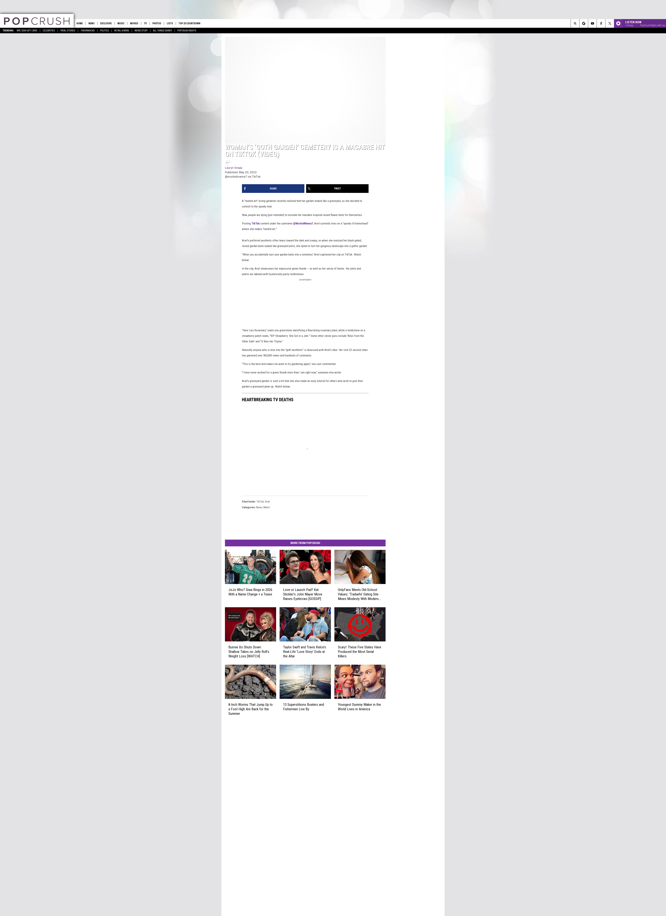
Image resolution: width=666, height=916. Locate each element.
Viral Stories (67, 30)
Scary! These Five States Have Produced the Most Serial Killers (359, 651)
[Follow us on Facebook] (601, 23)
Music (120, 23)
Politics (104, 30)
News (91, 23)
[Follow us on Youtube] (592, 23)
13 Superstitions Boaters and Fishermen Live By (303, 706)
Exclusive (106, 23)
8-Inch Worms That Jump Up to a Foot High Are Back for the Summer (250, 709)
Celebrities (49, 30)
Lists (170, 23)
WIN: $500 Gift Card (27, 30)
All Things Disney (162, 30)
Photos (156, 23)
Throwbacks (88, 30)
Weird (266, 507)
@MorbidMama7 (303, 223)
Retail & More (121, 30)
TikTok (255, 223)
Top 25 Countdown (189, 23)
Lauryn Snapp (233, 167)
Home (79, 23)
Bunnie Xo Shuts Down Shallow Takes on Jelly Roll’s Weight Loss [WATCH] (248, 651)
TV (145, 23)
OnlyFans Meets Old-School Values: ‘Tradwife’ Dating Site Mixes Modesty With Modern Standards (358, 594)
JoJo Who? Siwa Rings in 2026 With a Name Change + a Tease (250, 592)
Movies (134, 23)
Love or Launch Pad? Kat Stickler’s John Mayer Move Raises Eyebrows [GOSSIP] (302, 594)
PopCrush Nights (186, 30)
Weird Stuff (141, 30)
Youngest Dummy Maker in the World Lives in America (359, 706)
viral (267, 501)
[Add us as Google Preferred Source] (583, 23)
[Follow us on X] (609, 23)
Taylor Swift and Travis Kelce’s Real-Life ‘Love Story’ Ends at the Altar (304, 651)
